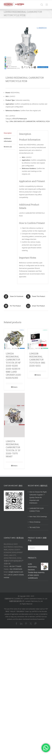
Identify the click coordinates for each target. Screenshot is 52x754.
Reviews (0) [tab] (8, 147)
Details (15, 387)
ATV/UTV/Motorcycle (19, 119)
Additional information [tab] (8, 139)
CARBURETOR (30, 121)
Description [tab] (8, 133)
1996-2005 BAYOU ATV (17, 121)
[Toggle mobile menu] (47, 4)
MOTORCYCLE (40, 121)
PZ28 (48, 121)
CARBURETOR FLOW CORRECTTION (36, 509)
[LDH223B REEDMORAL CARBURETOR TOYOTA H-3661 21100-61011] (37, 339)
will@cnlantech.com (15, 572)
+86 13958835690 (15, 569)
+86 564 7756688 (15, 566)
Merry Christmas (34, 522)
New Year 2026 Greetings (38, 516)
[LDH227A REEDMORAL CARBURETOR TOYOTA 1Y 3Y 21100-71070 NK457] (14, 415)
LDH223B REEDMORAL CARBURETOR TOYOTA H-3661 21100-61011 (37, 359)
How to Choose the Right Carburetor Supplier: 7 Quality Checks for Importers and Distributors (38, 497)
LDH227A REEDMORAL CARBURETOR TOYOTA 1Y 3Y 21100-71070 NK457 (13, 449)
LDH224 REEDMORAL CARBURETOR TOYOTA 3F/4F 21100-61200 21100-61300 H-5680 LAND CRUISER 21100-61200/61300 (14, 365)
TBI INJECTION (34, 527)
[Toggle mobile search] (42, 4)
